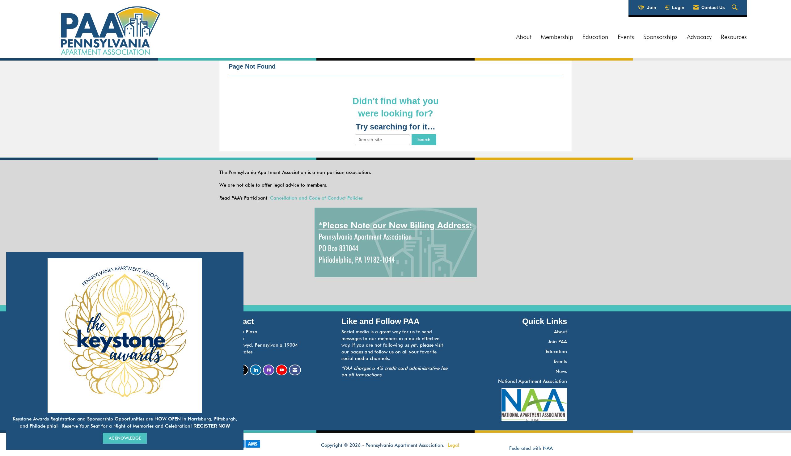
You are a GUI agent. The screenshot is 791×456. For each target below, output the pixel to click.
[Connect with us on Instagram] (268, 370)
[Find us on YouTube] (281, 370)
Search (423, 139)
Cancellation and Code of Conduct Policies (316, 198)
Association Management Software (246, 451)
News (561, 371)
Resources (734, 36)
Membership (557, 36)
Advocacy (699, 36)
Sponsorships (660, 36)
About (523, 36)
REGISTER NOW (211, 426)
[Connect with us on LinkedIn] (255, 370)
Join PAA (557, 341)
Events (626, 36)
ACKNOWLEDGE (125, 438)
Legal (453, 445)
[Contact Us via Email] (295, 370)
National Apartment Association (532, 381)
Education (595, 36)
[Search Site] (735, 7)
